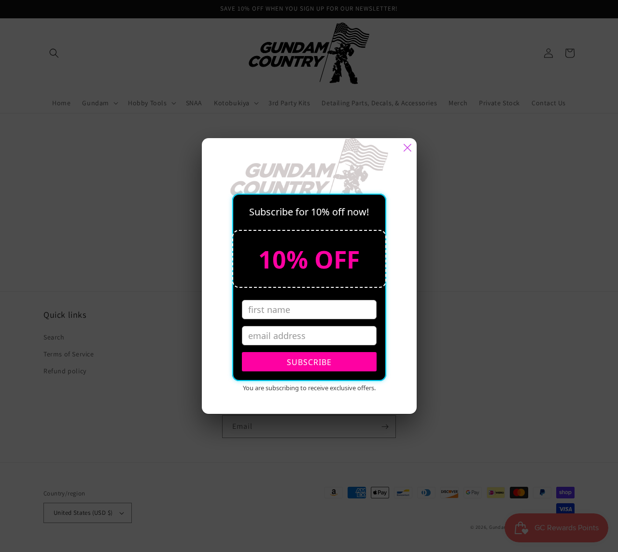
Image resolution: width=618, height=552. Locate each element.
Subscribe (309, 362)
